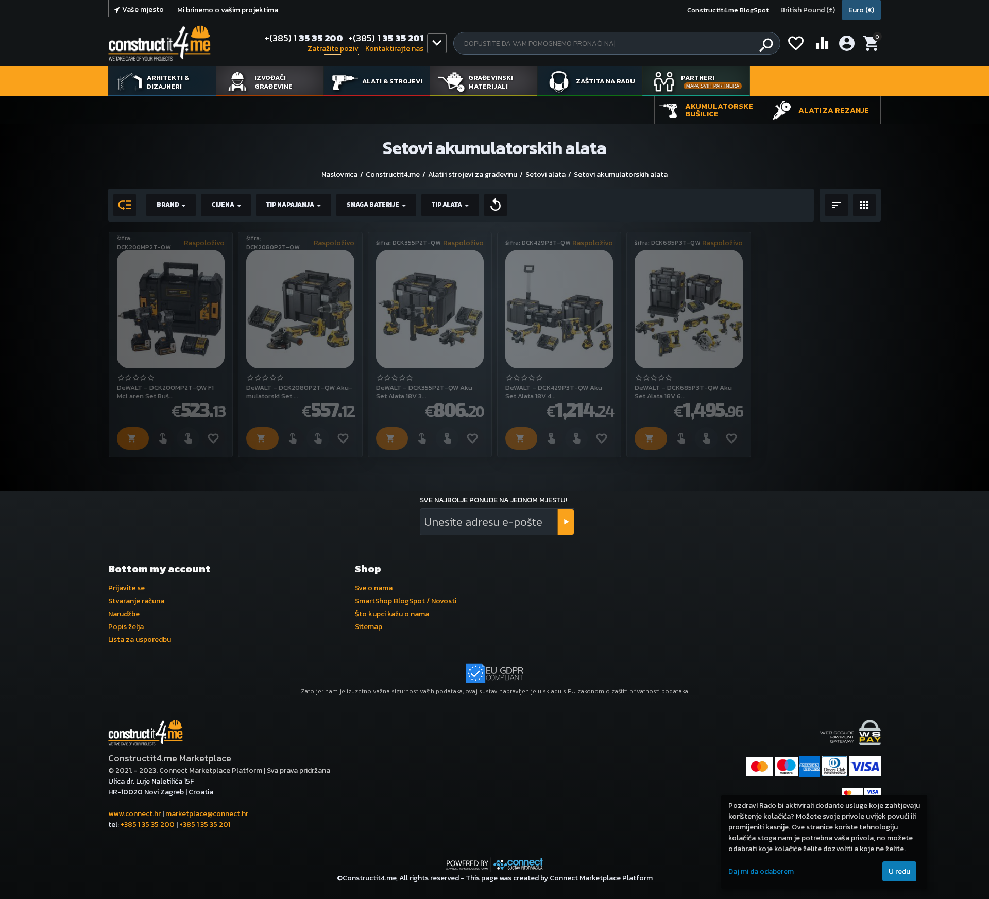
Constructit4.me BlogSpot (728, 10)
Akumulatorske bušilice (719, 110)
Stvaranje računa (136, 601)
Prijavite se (126, 588)
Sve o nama (374, 588)
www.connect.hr (134, 813)
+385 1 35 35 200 (148, 824)
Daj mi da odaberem (761, 871)
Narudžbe (124, 613)
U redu (899, 871)
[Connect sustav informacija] (494, 863)
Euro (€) (861, 10)
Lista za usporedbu (139, 639)
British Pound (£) (807, 10)
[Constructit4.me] (159, 43)
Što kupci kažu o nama (392, 613)
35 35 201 (386, 38)
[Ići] (565, 522)
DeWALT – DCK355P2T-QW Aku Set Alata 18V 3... (424, 392)
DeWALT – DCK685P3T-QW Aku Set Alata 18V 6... (683, 392)
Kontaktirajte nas (394, 48)
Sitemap (368, 626)
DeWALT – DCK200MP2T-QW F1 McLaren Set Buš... (165, 392)
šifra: (124, 238)
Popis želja (126, 626)
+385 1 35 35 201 (204, 824)
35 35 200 (304, 38)
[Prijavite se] (162, 438)
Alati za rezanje (833, 110)
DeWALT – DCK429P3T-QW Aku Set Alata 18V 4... (553, 392)
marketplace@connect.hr (206, 813)
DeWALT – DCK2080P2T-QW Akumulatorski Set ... (299, 392)
